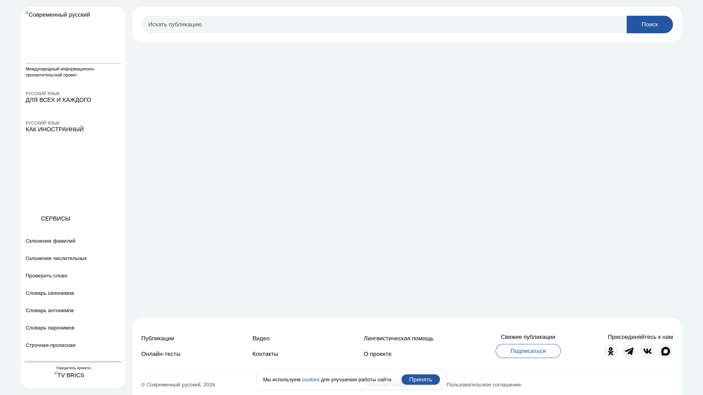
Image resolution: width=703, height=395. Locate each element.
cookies (310, 379)
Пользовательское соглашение (484, 385)
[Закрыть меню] (116, 16)
